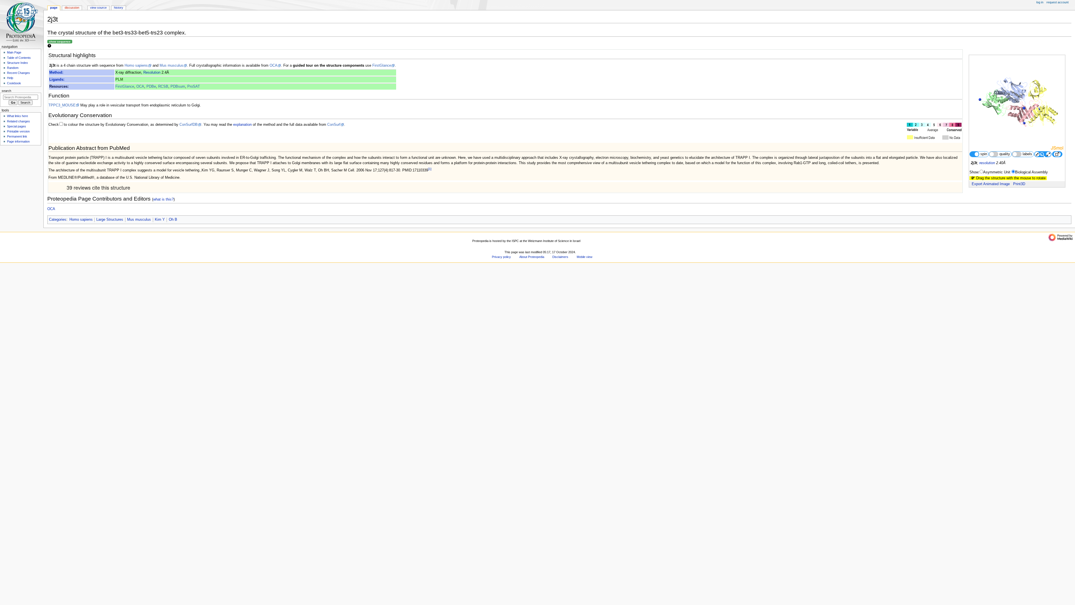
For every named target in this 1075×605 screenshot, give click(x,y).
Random (12, 67)
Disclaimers (560, 257)
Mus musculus (171, 66)
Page (53, 7)
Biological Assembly (1031, 172)
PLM (119, 80)
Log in (1039, 2)
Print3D (1019, 184)
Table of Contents (19, 57)
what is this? (163, 199)
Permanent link (17, 136)
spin (983, 154)
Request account (1057, 2)
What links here (17, 116)
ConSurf (333, 125)
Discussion (72, 7)
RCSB (163, 87)
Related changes (18, 121)
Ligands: (56, 80)
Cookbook (14, 83)
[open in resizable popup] (1057, 154)
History (118, 7)
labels (1027, 154)
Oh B (173, 220)
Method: (56, 73)
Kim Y (160, 220)
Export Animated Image (991, 184)
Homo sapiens (136, 66)
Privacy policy (501, 257)
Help (10, 78)
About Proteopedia (531, 257)
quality (1004, 154)
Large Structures (109, 220)
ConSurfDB (188, 125)
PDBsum (177, 87)
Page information (18, 141)
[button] (54, 239)
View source (98, 7)
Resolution (151, 73)
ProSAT (193, 87)
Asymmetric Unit (996, 172)
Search (6, 90)
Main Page (14, 52)
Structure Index (17, 62)
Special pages (16, 126)
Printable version (18, 131)
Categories (57, 220)
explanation (242, 125)
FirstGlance (381, 66)
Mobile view (584, 257)
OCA (273, 66)
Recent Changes (18, 73)
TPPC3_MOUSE (62, 105)
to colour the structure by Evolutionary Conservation (106, 125)
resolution (987, 163)
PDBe (151, 87)
